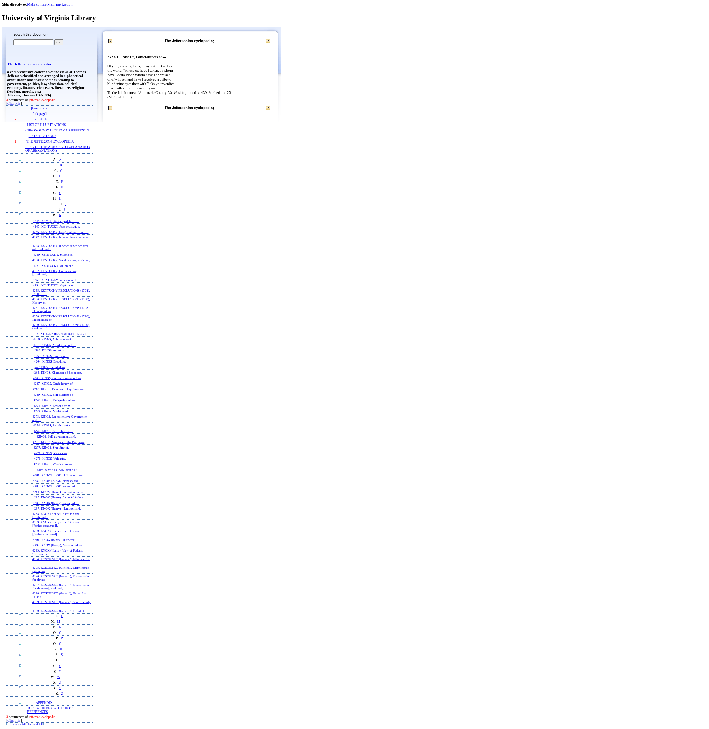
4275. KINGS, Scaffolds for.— (53, 431)
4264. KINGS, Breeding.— (51, 361)
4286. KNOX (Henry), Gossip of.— (56, 503)
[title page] (40, 114)
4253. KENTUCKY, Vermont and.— (56, 279)
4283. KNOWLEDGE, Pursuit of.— (56, 486)
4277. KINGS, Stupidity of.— (53, 447)
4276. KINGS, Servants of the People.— (58, 442)
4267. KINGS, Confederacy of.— (54, 383)
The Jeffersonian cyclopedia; (29, 64)
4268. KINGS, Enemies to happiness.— (58, 389)
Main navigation (60, 4)
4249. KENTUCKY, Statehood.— (54, 254)
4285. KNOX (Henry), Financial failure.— (60, 497)
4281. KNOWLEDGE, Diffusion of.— (57, 475)
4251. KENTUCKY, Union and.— (55, 265)
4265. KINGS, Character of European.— (59, 372)
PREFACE (39, 119)
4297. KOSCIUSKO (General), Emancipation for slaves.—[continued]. (61, 586)
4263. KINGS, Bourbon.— (51, 356)
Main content (37, 4)
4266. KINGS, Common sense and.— (57, 378)
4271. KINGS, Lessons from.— (54, 405)
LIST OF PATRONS (42, 136)
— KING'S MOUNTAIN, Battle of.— (57, 469)
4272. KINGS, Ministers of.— (53, 411)
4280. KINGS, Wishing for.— (53, 464)
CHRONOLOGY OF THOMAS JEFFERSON (57, 130)
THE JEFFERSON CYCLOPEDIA (50, 141)
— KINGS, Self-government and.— (56, 436)
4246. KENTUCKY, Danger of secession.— (60, 232)
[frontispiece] (39, 108)
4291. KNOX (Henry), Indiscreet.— (56, 539)
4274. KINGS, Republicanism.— (54, 425)
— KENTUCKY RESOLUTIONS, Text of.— (61, 333)
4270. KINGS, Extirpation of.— (54, 400)
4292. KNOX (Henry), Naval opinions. (58, 545)
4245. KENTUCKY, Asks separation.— (58, 226)
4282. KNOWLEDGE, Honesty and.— (58, 480)
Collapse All (18, 724)
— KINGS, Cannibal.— (50, 367)
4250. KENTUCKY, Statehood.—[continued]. (61, 260)
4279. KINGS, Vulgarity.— (51, 458)
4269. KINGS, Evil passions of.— (55, 394)
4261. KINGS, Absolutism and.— (54, 345)
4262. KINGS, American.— (51, 350)
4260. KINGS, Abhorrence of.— (54, 339)
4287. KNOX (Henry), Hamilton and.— (58, 508)
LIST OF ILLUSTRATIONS (46, 125)
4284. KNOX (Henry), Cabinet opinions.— (60, 491)
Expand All (35, 724)
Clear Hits (14, 103)
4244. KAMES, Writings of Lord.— (56, 221)
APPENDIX (44, 703)
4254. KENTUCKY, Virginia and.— (56, 285)
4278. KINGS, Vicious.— (50, 453)
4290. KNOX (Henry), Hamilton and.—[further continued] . (58, 532)
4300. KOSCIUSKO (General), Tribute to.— (60, 610)
